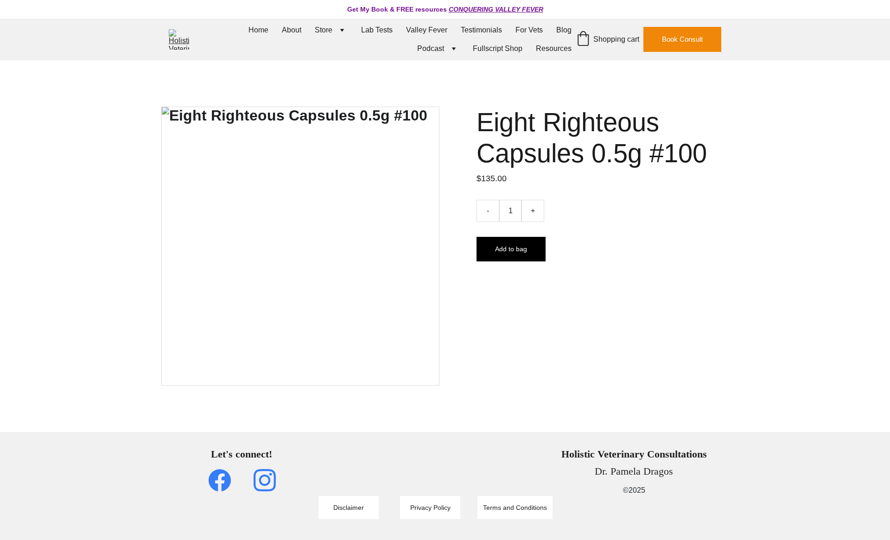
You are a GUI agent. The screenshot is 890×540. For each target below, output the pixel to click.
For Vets (529, 30)
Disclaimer (348, 507)
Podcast (430, 48)
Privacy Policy (430, 507)
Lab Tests (377, 30)
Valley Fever (426, 30)
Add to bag (511, 249)
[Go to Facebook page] (224, 480)
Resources (554, 48)
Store (323, 30)
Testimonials (481, 30)
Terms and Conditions (515, 507)
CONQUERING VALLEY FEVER (496, 9)
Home (258, 30)
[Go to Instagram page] (265, 480)
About (291, 30)
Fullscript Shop (497, 48)
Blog (564, 30)
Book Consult (682, 39)
